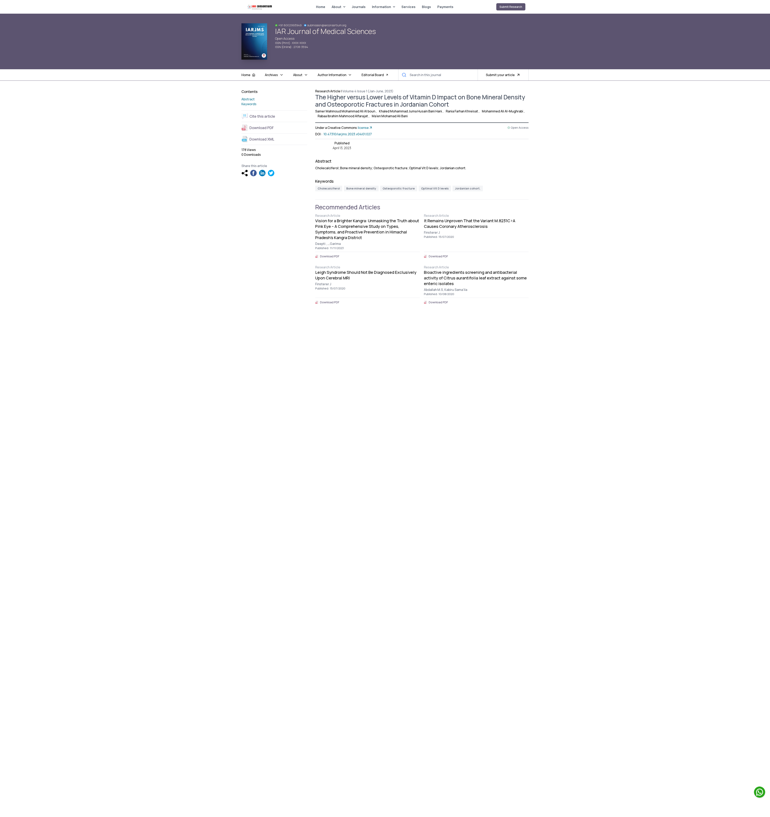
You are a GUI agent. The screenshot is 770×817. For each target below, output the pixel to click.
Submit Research (510, 7)
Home (320, 7)
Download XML (261, 139)
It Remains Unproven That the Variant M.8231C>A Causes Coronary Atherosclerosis (469, 223)
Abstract (248, 99)
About (336, 7)
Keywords (248, 104)
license (363, 127)
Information (381, 7)
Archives (271, 75)
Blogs (426, 7)
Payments (445, 7)
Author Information (332, 75)
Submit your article (500, 75)
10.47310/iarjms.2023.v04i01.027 (347, 134)
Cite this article (262, 116)
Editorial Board (373, 75)
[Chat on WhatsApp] (759, 792)
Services (408, 7)
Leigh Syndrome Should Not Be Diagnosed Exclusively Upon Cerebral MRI (365, 275)
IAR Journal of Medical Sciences (325, 31)
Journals (359, 7)
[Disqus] (422, 365)
